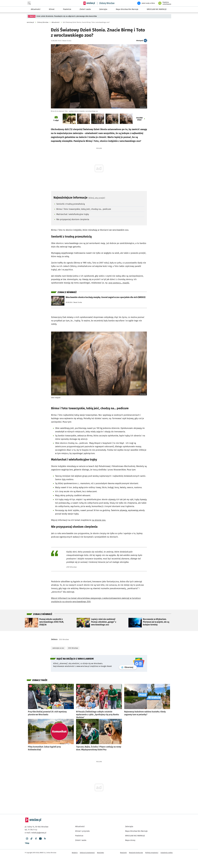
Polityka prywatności (151, 843)
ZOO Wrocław (73, 639)
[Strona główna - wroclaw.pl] (89, 3)
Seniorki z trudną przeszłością (70, 204)
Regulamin (123, 843)
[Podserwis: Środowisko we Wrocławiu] (106, 3)
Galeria (139, 119)
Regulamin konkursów (136, 843)
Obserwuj (130, 658)
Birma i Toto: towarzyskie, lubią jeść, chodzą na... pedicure (83, 209)
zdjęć (56, 120)
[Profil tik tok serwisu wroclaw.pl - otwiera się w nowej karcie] (31, 829)
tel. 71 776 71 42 (31, 820)
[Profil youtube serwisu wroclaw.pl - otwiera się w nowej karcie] (40, 829)
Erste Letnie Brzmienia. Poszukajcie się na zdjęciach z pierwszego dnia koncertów (67, 16)
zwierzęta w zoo (58, 639)
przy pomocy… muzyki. (119, 283)
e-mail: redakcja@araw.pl (35, 823)
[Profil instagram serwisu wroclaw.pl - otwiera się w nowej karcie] (27, 829)
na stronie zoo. (99, 511)
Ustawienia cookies (167, 843)
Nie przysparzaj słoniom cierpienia (72, 219)
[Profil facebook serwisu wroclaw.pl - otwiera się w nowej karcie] (36, 829)
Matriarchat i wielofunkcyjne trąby (72, 214)
